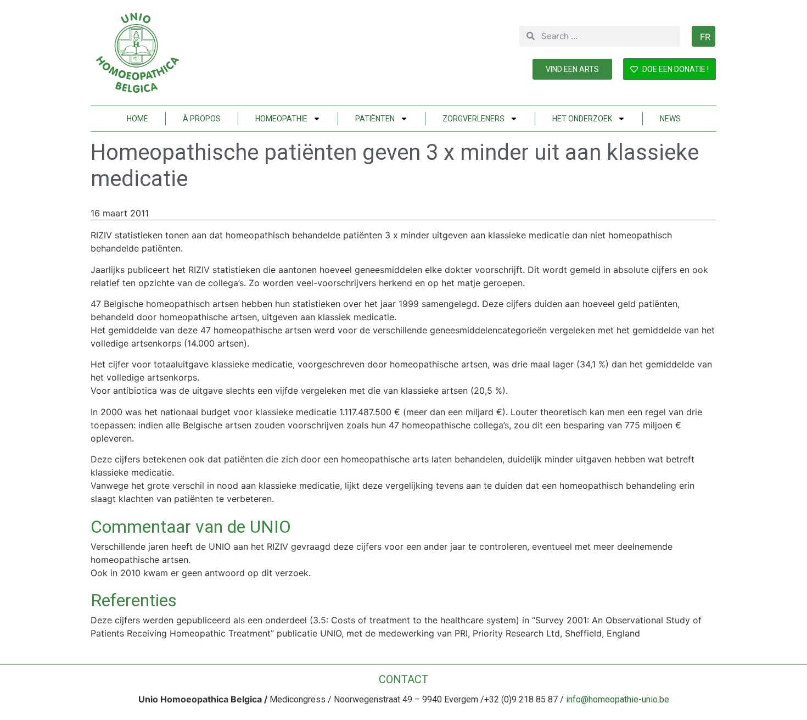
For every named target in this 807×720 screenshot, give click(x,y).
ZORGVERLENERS (473, 118)
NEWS (670, 118)
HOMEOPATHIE (281, 118)
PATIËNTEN (375, 118)
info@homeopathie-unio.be (617, 699)
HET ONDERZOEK (582, 118)
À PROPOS (202, 118)
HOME (137, 118)
